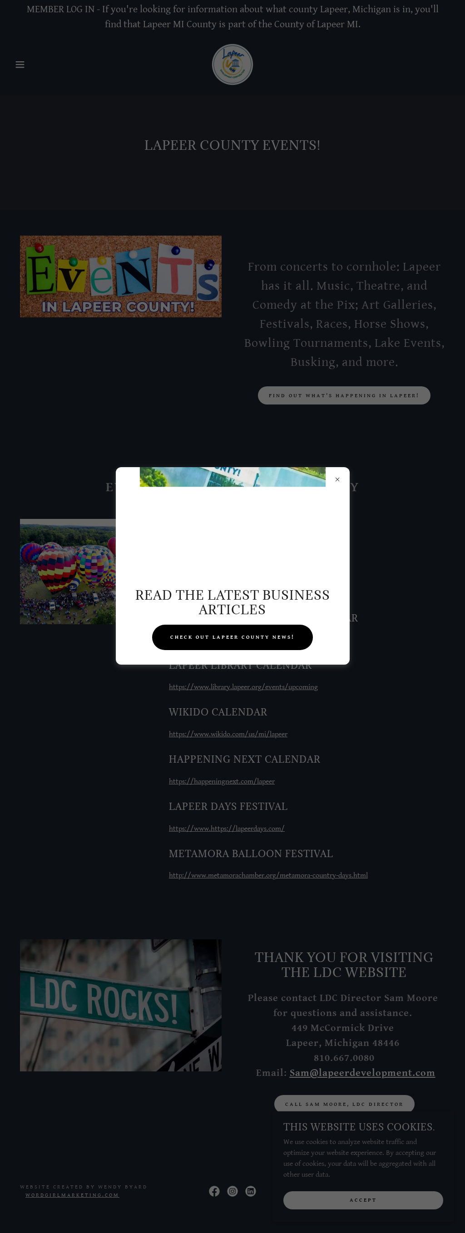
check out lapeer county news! (232, 637)
